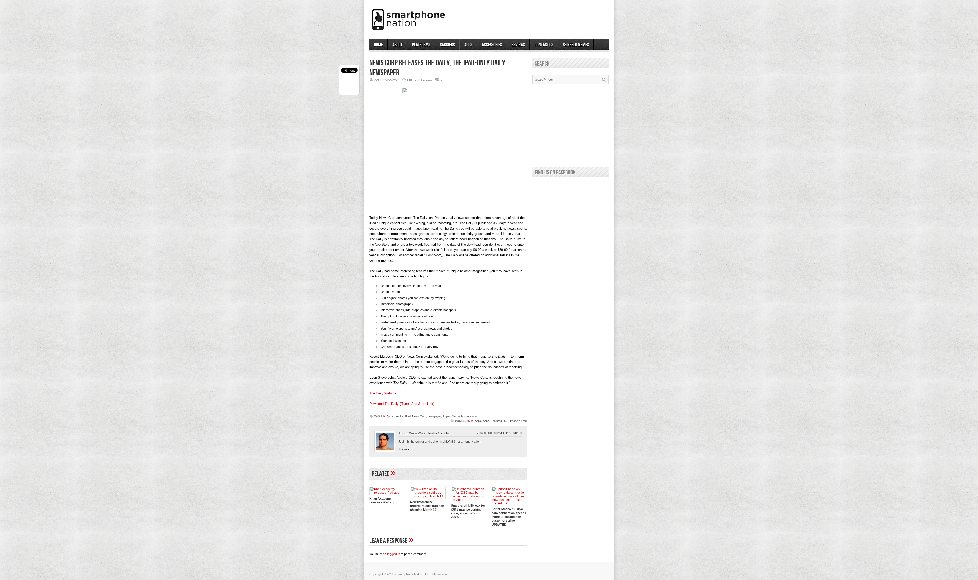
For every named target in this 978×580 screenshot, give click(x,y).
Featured (496, 420)
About (397, 45)
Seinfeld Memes (576, 45)
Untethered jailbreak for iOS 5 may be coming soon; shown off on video (468, 511)
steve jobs (470, 416)
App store (393, 416)
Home (378, 45)
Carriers (447, 45)
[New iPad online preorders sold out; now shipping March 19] (428, 496)
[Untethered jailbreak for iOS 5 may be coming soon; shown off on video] (468, 500)
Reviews (518, 45)
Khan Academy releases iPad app (382, 500)
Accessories (492, 45)
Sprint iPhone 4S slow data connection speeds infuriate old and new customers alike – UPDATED (509, 516)
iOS (506, 420)
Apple (478, 420)
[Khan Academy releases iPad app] (387, 492)
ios (402, 416)
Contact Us (544, 45)
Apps (468, 45)
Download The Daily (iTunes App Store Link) (401, 404)
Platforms (421, 45)
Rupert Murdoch (453, 416)
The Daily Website (382, 393)
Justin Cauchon (439, 433)
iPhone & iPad (518, 420)
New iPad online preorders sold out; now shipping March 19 (427, 506)
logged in (393, 554)
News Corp (419, 416)
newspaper (434, 416)
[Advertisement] (549, 17)
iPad (408, 416)
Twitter (402, 449)
